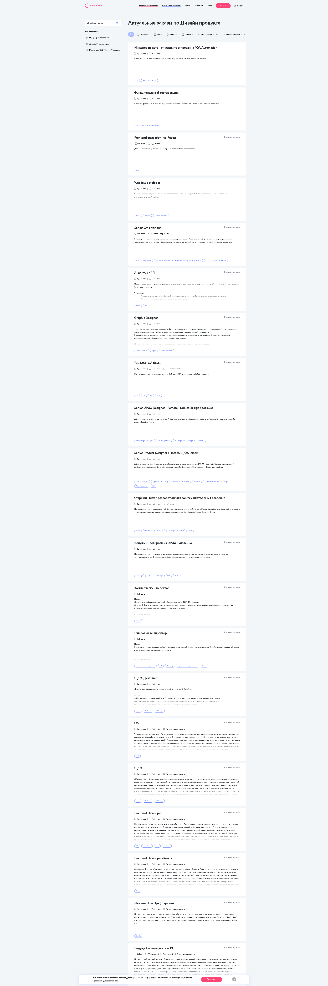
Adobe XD (200, 441)
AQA (158, 396)
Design (225, 482)
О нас (187, 5)
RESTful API (148, 531)
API (137, 396)
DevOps (138, 936)
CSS (168, 576)
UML (146, 306)
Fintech (223, 261)
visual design (140, 441)
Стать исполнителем (171, 5)
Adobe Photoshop (166, 351)
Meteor (138, 621)
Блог (210, 5)
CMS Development (161, 216)
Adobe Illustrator (141, 351)
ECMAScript (147, 846)
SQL (137, 261)
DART (190, 531)
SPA (137, 846)
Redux (138, 531)
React (138, 170)
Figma (138, 216)
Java (151, 396)
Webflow (147, 216)
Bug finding (147, 261)
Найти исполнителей (148, 5)
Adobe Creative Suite (211, 482)
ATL (160, 666)
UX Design (178, 441)
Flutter (181, 531)
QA (137, 80)
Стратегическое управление (187, 666)
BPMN (138, 306)
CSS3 (153, 486)
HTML (149, 576)
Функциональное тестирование (147, 125)
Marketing (169, 666)
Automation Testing (149, 80)
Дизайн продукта (164, 441)
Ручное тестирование (163, 261)
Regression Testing (181, 261)
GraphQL (160, 531)
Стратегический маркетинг (145, 666)
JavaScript (196, 482)
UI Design (189, 441)
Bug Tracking (196, 261)
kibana (214, 261)
